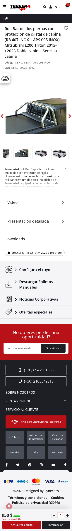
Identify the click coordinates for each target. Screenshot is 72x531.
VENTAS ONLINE (18, 401)
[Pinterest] (29, 464)
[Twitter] (17, 464)
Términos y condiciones (27, 497)
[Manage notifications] (9, 506)
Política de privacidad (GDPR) (36, 502)
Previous (2, 116)
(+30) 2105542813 (39, 381)
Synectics (51, 491)
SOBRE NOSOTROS (20, 392)
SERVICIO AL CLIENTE (22, 410)
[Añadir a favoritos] (66, 28)
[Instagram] (41, 464)
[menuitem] (45, 7)
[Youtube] (53, 464)
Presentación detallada (28, 221)
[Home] (6, 18)
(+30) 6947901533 (39, 369)
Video (12, 202)
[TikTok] (65, 464)
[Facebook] (7, 464)
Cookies (57, 497)
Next (70, 116)
